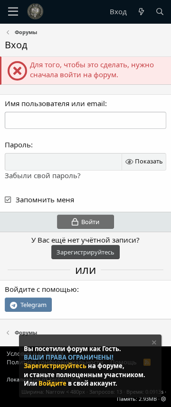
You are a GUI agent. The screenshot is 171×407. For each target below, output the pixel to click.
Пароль (18, 144)
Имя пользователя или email (55, 103)
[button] (163, 398)
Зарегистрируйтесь (56, 366)
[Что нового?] (141, 11)
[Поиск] (160, 11)
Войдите (53, 383)
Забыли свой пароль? (43, 175)
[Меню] (13, 12)
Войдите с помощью (41, 289)
